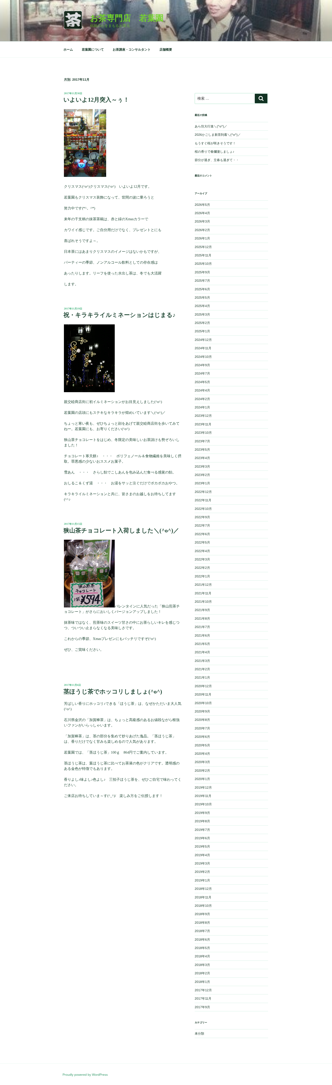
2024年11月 (203, 348)
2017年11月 (203, 998)
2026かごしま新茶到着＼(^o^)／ (218, 134)
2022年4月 (202, 551)
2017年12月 (203, 990)
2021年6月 (202, 635)
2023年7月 (202, 441)
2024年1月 (202, 407)
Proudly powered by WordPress (85, 1074)
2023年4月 (202, 458)
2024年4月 (202, 390)
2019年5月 (202, 846)
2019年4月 (202, 855)
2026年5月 (202, 204)
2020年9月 (202, 711)
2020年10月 (203, 703)
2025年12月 (203, 247)
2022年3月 (202, 559)
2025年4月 (202, 306)
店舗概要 (165, 49)
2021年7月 (202, 627)
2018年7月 (202, 931)
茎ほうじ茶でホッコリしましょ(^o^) (112, 691)
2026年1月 (202, 238)
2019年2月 (202, 872)
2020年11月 (203, 694)
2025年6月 (202, 289)
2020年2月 (202, 770)
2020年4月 (202, 753)
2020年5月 (202, 745)
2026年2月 (202, 230)
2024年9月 (202, 365)
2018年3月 (202, 965)
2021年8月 (202, 618)
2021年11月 (203, 593)
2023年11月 (203, 424)
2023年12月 (203, 415)
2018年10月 (203, 905)
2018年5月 (202, 948)
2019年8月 (202, 821)
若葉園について (93, 49)
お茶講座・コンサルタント (132, 49)
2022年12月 (203, 492)
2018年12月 (203, 888)
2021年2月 (202, 669)
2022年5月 (202, 542)
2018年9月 (202, 914)
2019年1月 (202, 880)
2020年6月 (202, 736)
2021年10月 (203, 601)
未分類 (199, 1033)
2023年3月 (202, 466)
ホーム (68, 49)
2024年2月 (202, 399)
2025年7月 (202, 280)
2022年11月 (203, 500)
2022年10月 (203, 509)
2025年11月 (203, 255)
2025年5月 (202, 297)
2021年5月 (202, 644)
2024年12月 (203, 340)
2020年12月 (203, 686)
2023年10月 (203, 432)
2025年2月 (202, 323)
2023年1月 (202, 483)
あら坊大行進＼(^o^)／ (211, 126)
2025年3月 (202, 314)
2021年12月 (203, 584)
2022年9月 (202, 517)
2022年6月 (202, 534)
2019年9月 (202, 813)
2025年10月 (203, 263)
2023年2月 (202, 475)
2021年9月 (202, 610)
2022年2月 (202, 567)
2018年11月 (203, 897)
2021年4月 (202, 652)
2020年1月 (202, 779)
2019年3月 (202, 863)
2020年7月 (202, 728)
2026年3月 (202, 221)
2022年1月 (202, 576)
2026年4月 (202, 213)
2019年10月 (203, 804)
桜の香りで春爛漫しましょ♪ (214, 151)
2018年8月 (202, 922)
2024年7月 (202, 373)
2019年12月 (203, 787)
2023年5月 (202, 449)
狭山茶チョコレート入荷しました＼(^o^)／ (121, 530)
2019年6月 (202, 838)
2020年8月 (202, 720)
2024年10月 (203, 357)
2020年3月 (202, 762)
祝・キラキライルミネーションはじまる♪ (119, 315)
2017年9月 (202, 1007)
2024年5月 (202, 382)
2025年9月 (202, 272)
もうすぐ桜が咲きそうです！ (215, 143)
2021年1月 (202, 677)
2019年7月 (202, 830)
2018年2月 (202, 973)
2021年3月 (202, 661)
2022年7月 (202, 525)
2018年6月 (202, 939)
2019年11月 (203, 796)
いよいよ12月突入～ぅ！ (96, 99)
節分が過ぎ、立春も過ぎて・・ (217, 160)
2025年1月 (202, 331)
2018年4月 (202, 956)
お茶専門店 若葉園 (127, 18)
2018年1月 (202, 982)
